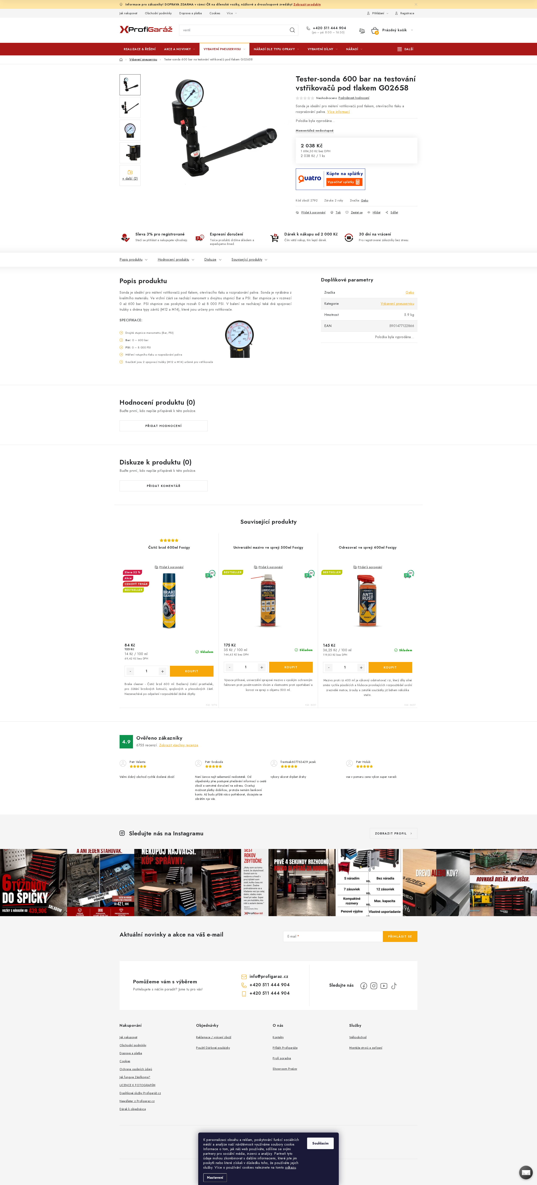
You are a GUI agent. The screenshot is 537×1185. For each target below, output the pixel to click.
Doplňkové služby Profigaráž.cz (140, 1093)
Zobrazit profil (391, 833)
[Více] (405, 49)
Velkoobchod (358, 1037)
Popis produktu (131, 259)
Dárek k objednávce (133, 1109)
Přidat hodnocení (163, 426)
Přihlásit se (400, 936)
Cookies (215, 13)
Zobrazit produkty (307, 4)
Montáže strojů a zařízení (365, 1048)
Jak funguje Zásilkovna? (135, 1077)
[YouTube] (384, 985)
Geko (364, 200)
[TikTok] (394, 985)
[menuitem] (140, 49)
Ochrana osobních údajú (136, 1069)
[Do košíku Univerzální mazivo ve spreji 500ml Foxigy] (291, 667)
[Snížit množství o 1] (130, 671)
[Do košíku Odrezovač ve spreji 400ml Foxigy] (390, 667)
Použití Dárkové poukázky (213, 1048)
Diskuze (210, 259)
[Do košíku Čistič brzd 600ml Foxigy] (192, 671)
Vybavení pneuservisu (397, 303)
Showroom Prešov (285, 1069)
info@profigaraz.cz (269, 976)
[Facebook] (363, 985)
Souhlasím (320, 1143)
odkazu (290, 1167)
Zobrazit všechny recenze (178, 745)
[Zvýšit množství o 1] (162, 671)
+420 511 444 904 (329, 28)
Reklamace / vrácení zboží (213, 1037)
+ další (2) (130, 178)
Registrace (407, 13)
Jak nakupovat (128, 13)
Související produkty (247, 259)
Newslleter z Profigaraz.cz (137, 1101)
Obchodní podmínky (158, 13)
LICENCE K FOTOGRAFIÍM (137, 1085)
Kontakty (278, 1037)
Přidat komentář (164, 486)
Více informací (338, 111)
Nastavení (215, 1177)
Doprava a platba (190, 13)
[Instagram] (373, 985)
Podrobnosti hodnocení (354, 98)
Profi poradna (282, 1058)
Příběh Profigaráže (285, 1048)
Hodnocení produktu (173, 259)
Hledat (292, 30)
